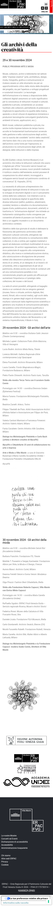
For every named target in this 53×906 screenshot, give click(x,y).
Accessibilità (7, 845)
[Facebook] (42, 8)
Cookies (4, 865)
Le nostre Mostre (8, 835)
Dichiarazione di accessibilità (14, 842)
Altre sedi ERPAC (8, 858)
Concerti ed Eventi (9, 838)
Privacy (4, 861)
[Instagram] (46, 8)
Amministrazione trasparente (14, 848)
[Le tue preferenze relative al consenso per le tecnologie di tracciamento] (48, 901)
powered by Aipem (26, 890)
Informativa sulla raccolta (15, 902)
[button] (46, 4)
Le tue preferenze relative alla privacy (29, 898)
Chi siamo (5, 855)
